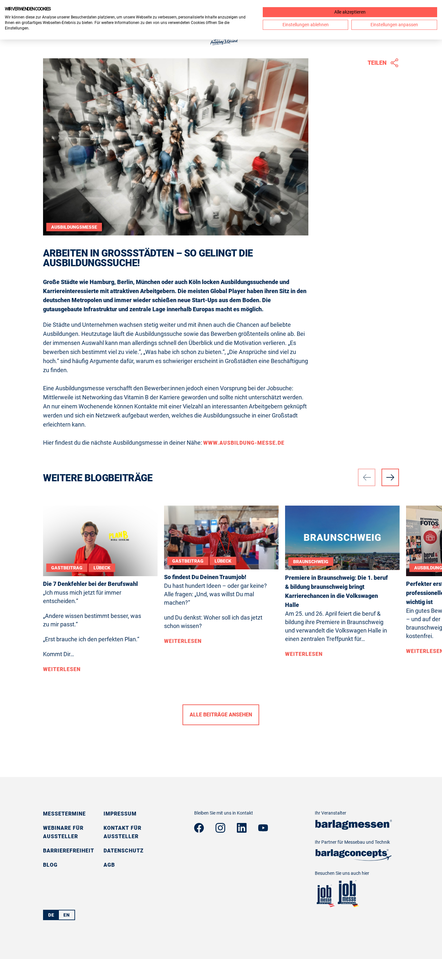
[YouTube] (263, 829)
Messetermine (64, 814)
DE (51, 915)
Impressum (120, 814)
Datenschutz (124, 851)
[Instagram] (220, 830)
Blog (50, 865)
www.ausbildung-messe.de (243, 443)
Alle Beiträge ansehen (221, 715)
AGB (109, 865)
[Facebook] (199, 830)
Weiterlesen (62, 669)
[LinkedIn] (242, 830)
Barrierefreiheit (68, 851)
